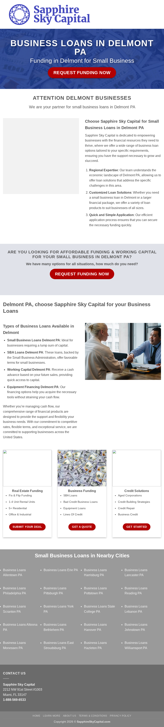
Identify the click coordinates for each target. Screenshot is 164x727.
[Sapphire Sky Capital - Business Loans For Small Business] (49, 14)
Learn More (51, 715)
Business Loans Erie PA (61, 570)
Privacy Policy (120, 715)
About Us (69, 715)
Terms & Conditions (93, 715)
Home (36, 715)
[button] (101, 14)
